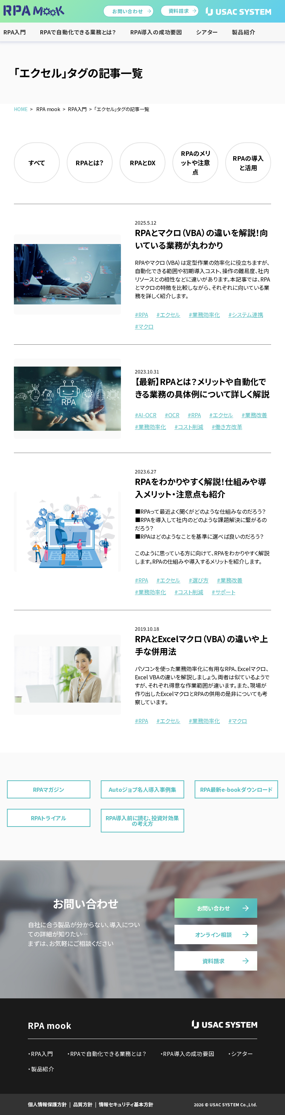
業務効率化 (206, 314)
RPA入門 (14, 32)
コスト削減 (190, 426)
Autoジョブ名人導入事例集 (142, 789)
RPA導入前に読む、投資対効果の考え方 (142, 821)
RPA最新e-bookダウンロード (236, 789)
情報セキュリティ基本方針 (126, 1104)
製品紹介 (243, 32)
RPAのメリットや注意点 (195, 162)
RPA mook (49, 1025)
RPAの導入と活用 (248, 162)
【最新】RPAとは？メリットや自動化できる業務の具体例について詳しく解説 (202, 387)
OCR (173, 415)
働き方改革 (228, 426)
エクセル (170, 314)
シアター (207, 32)
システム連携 (247, 314)
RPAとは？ (89, 162)
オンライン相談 (213, 934)
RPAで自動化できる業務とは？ (78, 32)
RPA (143, 314)
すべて (36, 162)
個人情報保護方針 (47, 1104)
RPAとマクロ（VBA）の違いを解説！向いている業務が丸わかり (201, 238)
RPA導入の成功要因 (156, 32)
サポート (225, 592)
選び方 (200, 580)
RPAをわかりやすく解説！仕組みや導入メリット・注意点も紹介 (200, 487)
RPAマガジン (48, 789)
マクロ (146, 326)
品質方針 (82, 1104)
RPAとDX (142, 162)
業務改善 (256, 415)
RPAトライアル (48, 818)
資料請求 (179, 10)
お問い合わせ (127, 11)
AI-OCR (147, 415)
